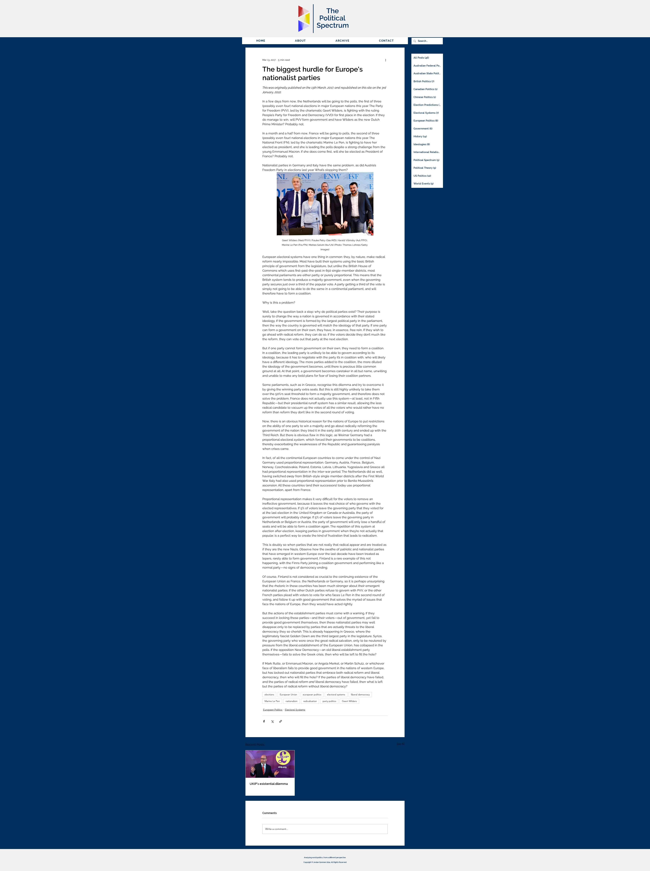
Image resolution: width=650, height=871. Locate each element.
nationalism (291, 701)
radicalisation (310, 701)
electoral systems (336, 694)
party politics (329, 701)
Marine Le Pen (272, 701)
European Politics (272, 709)
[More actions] (386, 60)
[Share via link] (280, 721)
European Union (288, 694)
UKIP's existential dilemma (269, 784)
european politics (312, 694)
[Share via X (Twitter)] (272, 721)
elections (269, 694)
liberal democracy (360, 694)
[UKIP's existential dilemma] (270, 764)
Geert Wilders (349, 701)
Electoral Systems (295, 709)
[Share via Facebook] (264, 721)
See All (401, 744)
